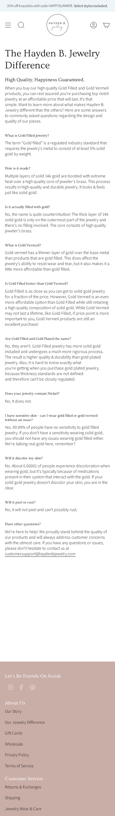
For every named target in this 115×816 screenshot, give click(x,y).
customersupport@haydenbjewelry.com (40, 553)
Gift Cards (13, 733)
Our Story (13, 711)
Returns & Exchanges (23, 787)
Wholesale (14, 744)
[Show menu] (8, 24)
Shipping (12, 797)
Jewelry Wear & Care (23, 808)
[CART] (106, 24)
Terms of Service (19, 766)
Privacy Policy (17, 754)
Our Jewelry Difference (25, 722)
